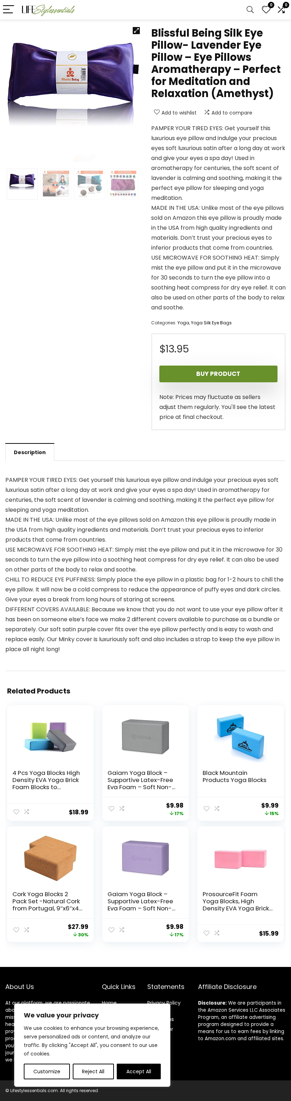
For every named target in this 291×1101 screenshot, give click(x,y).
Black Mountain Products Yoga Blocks (235, 776)
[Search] (250, 9)
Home (109, 1002)
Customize (46, 1071)
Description (30, 452)
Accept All (138, 1071)
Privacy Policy (164, 1002)
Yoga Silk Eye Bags (211, 323)
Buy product (218, 373)
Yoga (183, 323)
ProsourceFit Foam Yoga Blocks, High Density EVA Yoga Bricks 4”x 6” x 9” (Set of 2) (237, 905)
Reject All (93, 1071)
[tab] (29, 452)
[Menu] (8, 9)
